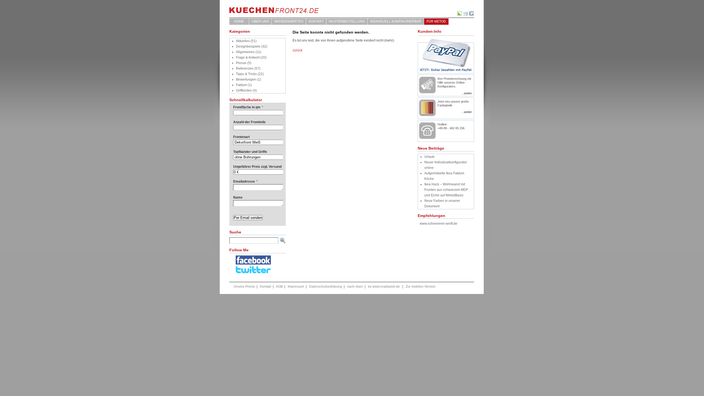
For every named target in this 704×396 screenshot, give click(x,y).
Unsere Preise (244, 286)
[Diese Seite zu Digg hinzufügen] (465, 14)
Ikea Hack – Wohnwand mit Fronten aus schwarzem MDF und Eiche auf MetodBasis (446, 189)
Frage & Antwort (248, 57)
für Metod (436, 21)
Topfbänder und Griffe (250, 152)
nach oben (355, 286)
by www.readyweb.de (384, 286)
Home (239, 21)
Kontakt (316, 21)
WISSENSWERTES (288, 21)
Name (238, 197)
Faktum (241, 85)
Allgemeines (245, 52)
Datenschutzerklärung (325, 286)
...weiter (466, 93)
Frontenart (241, 137)
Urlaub (429, 157)
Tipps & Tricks (246, 74)
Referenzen (245, 68)
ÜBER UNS (260, 21)
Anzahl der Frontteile (249, 122)
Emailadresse (245, 181)
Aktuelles (243, 41)
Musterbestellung (347, 21)
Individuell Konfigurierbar (395, 21)
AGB (279, 286)
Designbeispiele (248, 46)
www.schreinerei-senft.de (438, 224)
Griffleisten (244, 90)
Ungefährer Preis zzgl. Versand (257, 167)
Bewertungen (246, 79)
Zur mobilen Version (421, 286)
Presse (241, 63)
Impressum (296, 286)
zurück (297, 50)
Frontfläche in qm (248, 107)
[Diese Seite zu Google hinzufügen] (471, 14)
